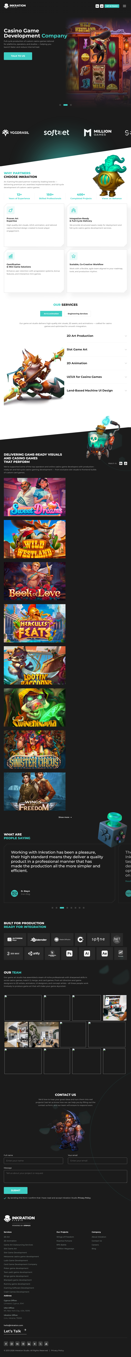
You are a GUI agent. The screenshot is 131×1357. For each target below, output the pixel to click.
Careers (95, 1245)
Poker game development (16, 1268)
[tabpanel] (65, 60)
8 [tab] (83, 908)
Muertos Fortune (64, 1241)
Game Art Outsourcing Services (18, 1245)
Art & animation (51, 314)
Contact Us (97, 1241)
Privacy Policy (84, 1198)
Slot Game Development (15, 1252)
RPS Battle (61, 1245)
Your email (73, 1155)
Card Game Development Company (20, 1264)
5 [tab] (71, 908)
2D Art (7, 1237)
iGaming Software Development (19, 1288)
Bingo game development (16, 1276)
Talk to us (18, 56)
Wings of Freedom (65, 1237)
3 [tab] (70, 105)
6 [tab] (75, 908)
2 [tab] (64, 105)
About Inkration (99, 1237)
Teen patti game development (18, 1272)
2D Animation (10, 1241)
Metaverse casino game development (21, 1256)
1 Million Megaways (65, 1248)
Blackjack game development (18, 1280)
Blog (94, 1248)
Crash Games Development (16, 1292)
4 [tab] (66, 908)
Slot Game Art (10, 1248)
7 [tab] (79, 908)
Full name (8, 1155)
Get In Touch (112, 6)
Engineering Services (78, 314)
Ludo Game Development (16, 1260)
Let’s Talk (12, 1331)
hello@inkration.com (13, 1325)
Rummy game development (17, 1284)
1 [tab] (60, 105)
